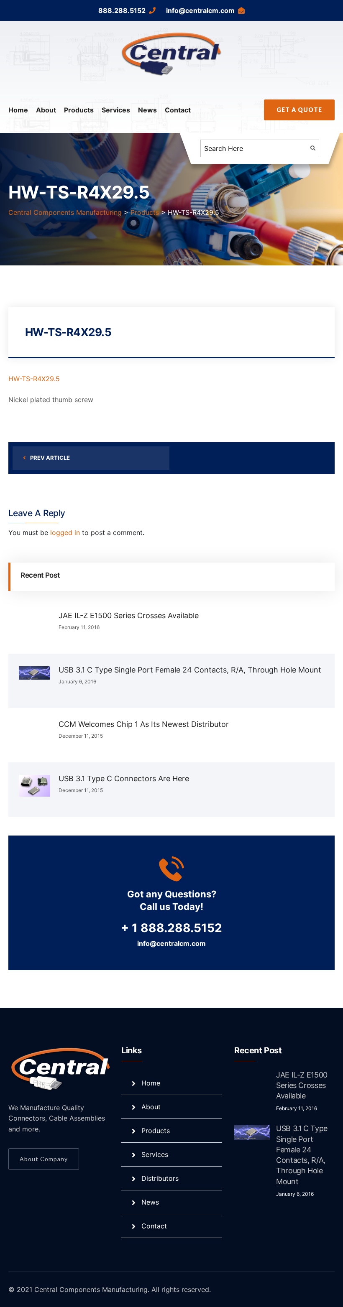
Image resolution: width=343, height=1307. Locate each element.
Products (79, 110)
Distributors (160, 1178)
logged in (65, 532)
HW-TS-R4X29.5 (34, 379)
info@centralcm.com (200, 10)
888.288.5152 (122, 10)
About (46, 110)
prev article (50, 457)
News (147, 110)
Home (18, 110)
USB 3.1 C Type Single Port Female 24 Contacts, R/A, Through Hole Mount (190, 669)
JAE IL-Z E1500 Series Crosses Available (129, 615)
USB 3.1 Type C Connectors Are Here (124, 778)
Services (116, 110)
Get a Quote (299, 109)
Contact (178, 110)
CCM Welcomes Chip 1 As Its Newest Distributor (144, 724)
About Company (44, 1158)
